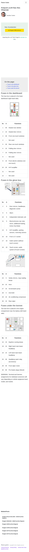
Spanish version (4, 549)
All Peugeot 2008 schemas (14, 30)
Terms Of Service (5, 547)
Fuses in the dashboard (13, 84)
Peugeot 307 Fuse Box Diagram (10, 533)
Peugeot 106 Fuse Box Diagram (10, 527)
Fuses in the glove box (13, 86)
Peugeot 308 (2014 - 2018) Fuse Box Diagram (13, 521)
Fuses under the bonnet (13, 88)
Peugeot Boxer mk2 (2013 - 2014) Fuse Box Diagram (13, 517)
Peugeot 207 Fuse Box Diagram (10, 530)
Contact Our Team (22, 547)
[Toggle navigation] (26, 2)
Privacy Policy (13, 547)
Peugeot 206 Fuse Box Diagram (10, 524)
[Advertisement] (14, 59)
